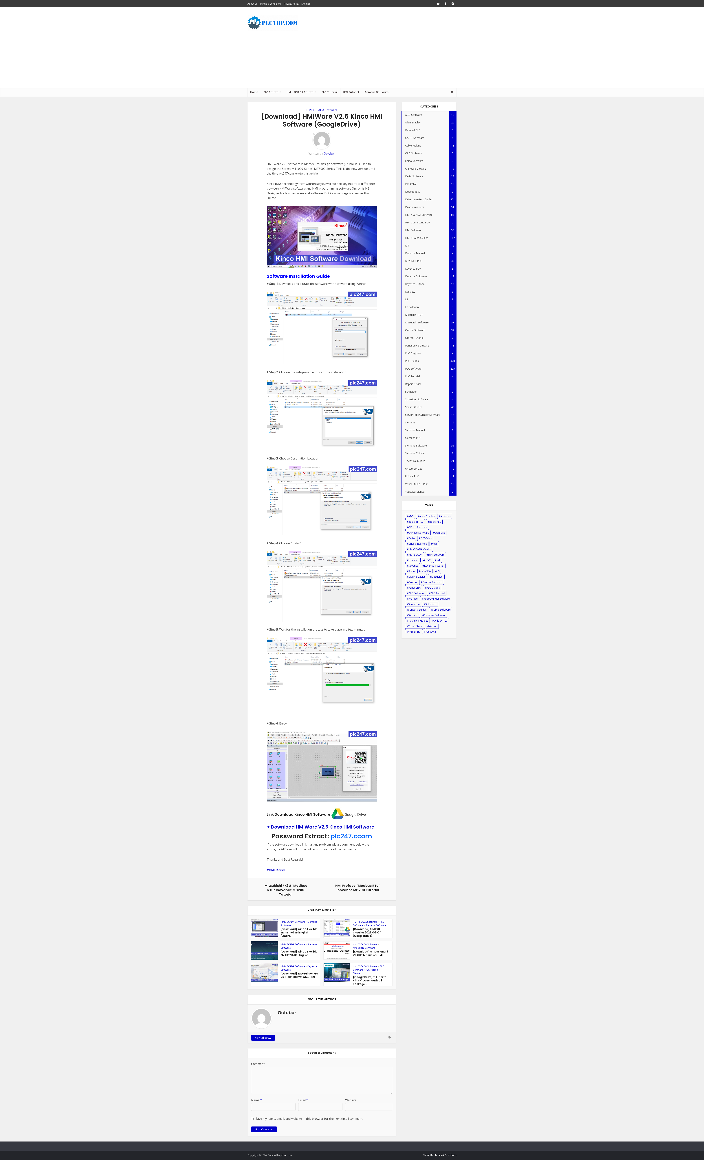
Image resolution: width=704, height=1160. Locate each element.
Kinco (411, 571)
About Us (252, 3)
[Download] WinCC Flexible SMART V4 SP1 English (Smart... (298, 932)
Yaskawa (430, 631)
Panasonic (414, 587)
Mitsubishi (437, 576)
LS (438, 571)
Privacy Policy (291, 3)
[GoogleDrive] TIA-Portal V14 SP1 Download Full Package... (370, 980)
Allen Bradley (427, 516)
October (329, 153)
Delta (411, 538)
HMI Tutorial (351, 92)
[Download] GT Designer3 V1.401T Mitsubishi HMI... (370, 953)
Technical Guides (418, 620)
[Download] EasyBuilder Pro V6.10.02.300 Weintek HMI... (299, 975)
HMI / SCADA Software (301, 92)
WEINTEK (414, 631)
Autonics (445, 516)
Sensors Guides (417, 609)
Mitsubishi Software (364, 947)
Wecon (433, 626)
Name (256, 1100)
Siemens (358, 973)
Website (350, 1100)
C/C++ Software (417, 527)
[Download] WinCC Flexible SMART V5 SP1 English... (298, 953)
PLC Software (272, 92)
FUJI (435, 543)
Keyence (413, 565)
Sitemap (306, 3)
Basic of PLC (415, 521)
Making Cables (417, 576)
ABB (411, 516)
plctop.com (286, 1155)
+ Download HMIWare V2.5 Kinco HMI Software (320, 827)
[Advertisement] (352, 60)
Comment (258, 1064)
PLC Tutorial (330, 92)
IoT (438, 560)
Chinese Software (418, 532)
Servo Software (441, 609)
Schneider (431, 604)
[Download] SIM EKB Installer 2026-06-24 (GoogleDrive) (367, 932)
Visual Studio (415, 626)
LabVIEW (426, 571)
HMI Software (436, 554)
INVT (428, 560)
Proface (413, 598)
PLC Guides (433, 587)
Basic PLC (435, 521)
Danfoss (440, 532)
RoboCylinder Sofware (436, 598)
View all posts (263, 1037)
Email (303, 1100)
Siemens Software (376, 92)
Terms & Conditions (271, 3)
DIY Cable (426, 538)
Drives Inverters (417, 543)
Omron (412, 582)
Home (254, 92)
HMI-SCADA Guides (419, 549)
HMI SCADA (277, 870)
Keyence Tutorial (434, 565)
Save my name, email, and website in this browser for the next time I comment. (309, 1119)
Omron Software (432, 582)
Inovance (413, 560)
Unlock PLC (441, 620)
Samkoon (414, 604)
